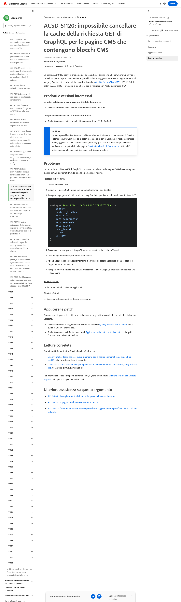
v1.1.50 (10, 382)
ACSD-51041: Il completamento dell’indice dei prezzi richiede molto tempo (82, 396)
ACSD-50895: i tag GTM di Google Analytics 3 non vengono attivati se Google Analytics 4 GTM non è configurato (20, 157)
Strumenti (82, 17)
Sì (153, 24)
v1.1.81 (10, 557)
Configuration (59, 61)
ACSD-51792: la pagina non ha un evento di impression (73, 402)
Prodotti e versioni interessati (159, 41)
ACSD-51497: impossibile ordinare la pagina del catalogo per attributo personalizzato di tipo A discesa (19, 245)
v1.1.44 (10, 348)
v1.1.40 (10, 326)
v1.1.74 (10, 518)
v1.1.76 (10, 529)
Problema (152, 47)
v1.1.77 (10, 535)
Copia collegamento (171, 30)
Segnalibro (155, 30)
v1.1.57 (10, 422)
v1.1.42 (10, 337)
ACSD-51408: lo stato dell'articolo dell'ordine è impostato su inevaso (19, 122)
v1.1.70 (10, 495)
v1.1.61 (10, 444)
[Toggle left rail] (33, 11)
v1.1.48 (10, 371)
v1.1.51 (10, 388)
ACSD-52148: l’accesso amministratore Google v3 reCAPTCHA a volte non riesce (20, 109)
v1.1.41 (10, 332)
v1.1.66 (10, 473)
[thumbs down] (99, 596)
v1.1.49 (10, 377)
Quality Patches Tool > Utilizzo (113, 324)
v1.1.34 (10, 292)
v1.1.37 (10, 309)
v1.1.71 (10, 501)
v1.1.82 (10, 563)
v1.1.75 (10, 524)
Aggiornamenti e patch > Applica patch (104, 332)
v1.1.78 (10, 540)
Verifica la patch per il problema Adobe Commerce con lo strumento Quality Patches (19, 572)
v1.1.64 (10, 461)
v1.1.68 (10, 484)
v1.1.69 (10, 490)
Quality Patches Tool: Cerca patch (103, 146)
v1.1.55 (10, 411)
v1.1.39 (10, 320)
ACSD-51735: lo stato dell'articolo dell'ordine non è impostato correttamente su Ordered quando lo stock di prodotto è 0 (21, 228)
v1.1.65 (10, 467)
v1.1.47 (10, 365)
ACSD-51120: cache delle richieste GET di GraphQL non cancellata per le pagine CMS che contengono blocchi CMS (20, 192)
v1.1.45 (10, 354)
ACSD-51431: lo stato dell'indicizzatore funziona (20, 87)
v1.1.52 (10, 394)
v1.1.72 (10, 507)
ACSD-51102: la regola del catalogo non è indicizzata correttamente (20, 97)
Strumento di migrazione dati (17, 595)
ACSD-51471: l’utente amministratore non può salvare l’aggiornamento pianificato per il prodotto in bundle (21, 175)
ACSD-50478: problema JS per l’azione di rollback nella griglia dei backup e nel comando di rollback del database (21, 74)
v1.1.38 (10, 315)
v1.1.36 (10, 303)
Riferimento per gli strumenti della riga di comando (17, 581)
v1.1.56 (10, 416)
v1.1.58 (10, 428)
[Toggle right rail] (148, 11)
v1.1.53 (10, 399)
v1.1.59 (10, 433)
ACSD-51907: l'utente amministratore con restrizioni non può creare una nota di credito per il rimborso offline (20, 42)
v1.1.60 (10, 439)
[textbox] (17, 25)
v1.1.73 (10, 512)
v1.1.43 (10, 343)
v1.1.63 (10, 456)
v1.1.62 (10, 450)
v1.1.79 (10, 546)
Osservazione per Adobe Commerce (15, 588)
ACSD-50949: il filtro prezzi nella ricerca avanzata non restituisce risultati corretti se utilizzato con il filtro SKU (21, 281)
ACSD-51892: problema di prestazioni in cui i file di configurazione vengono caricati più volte (20, 58)
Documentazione (52, 17)
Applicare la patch (155, 52)
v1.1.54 (10, 405)
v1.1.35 (10, 298)
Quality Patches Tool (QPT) (107, 82)
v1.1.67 (10, 478)
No (159, 24)
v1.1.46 (10, 360)
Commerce (68, 17)
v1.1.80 (10, 552)
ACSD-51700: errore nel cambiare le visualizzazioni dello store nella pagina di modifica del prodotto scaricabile (20, 210)
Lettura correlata (155, 58)
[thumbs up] (93, 596)
